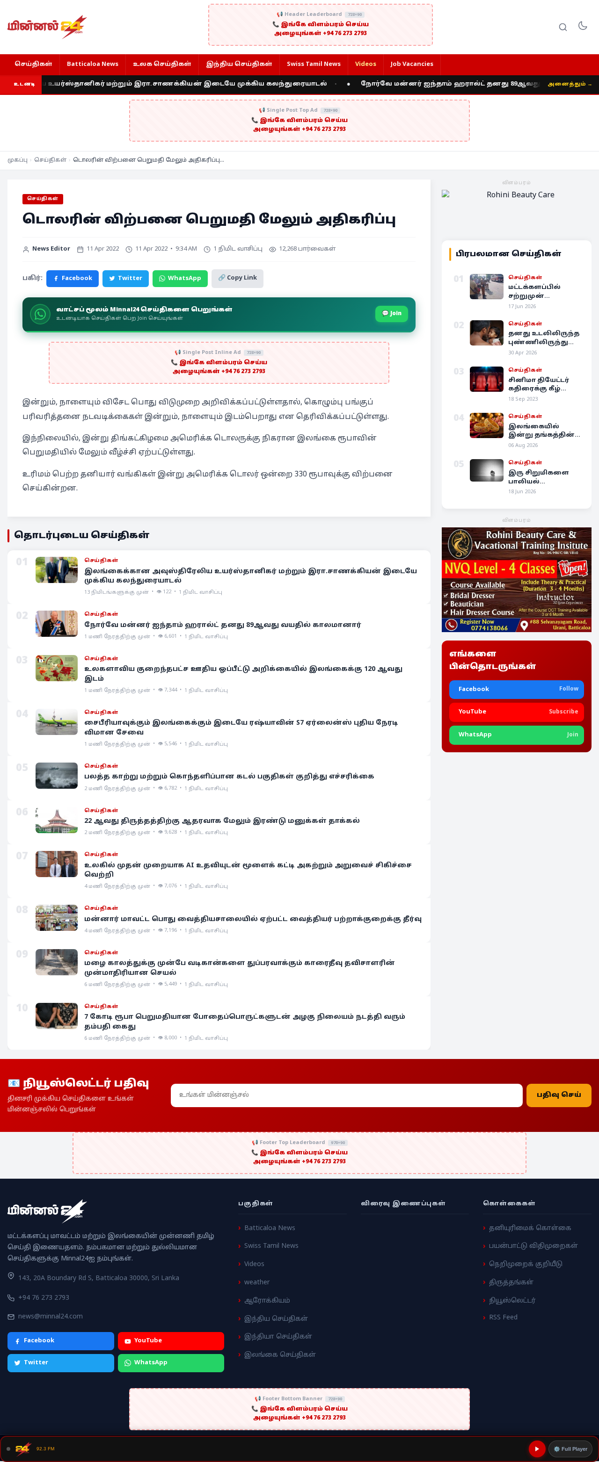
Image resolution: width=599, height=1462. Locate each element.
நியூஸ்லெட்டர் (512, 1301)
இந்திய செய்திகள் (239, 64)
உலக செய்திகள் (162, 64)
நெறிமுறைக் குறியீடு (525, 1264)
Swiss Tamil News (314, 64)
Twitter (130, 278)
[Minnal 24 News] (47, 27)
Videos (365, 64)
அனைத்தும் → (570, 84)
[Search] (563, 27)
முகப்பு (17, 160)
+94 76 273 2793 (43, 1298)
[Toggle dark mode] (583, 27)
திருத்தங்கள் (511, 1283)
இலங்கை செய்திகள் (280, 1355)
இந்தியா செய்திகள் (278, 1337)
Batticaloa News (92, 64)
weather (257, 1283)
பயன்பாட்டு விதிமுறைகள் (533, 1246)
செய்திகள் (33, 64)
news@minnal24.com (50, 1317)
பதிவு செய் (559, 1096)
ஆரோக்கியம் (267, 1301)
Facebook (77, 278)
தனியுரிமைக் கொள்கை (530, 1228)
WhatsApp (184, 278)
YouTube (148, 1341)
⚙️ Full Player (570, 1449)
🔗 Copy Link (237, 278)
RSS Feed (503, 1318)
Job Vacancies (412, 64)
